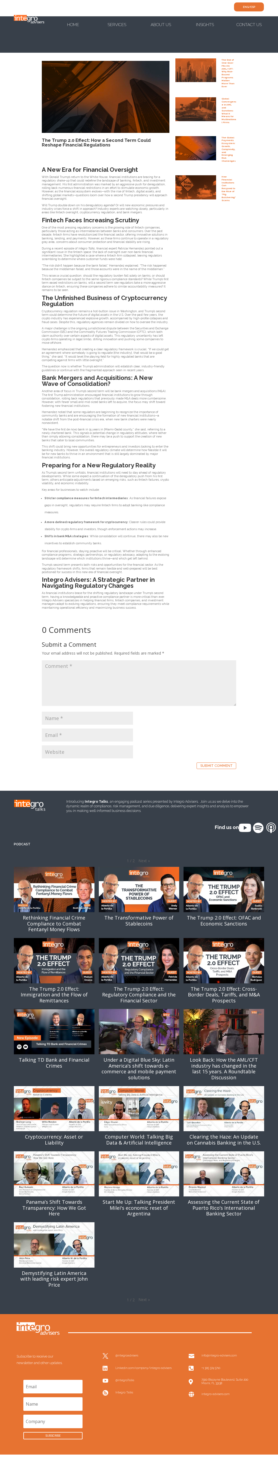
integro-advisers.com (215, 1394)
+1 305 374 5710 (210, 1368)
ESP (252, 6)
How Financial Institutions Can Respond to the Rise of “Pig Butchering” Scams (229, 188)
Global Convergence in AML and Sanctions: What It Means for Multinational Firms (229, 110)
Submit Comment (216, 766)
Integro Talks (124, 1392)
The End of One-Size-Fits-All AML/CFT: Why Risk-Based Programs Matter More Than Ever (228, 72)
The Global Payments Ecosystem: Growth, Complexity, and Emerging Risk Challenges (229, 149)
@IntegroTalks (124, 1380)
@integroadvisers (126, 1355)
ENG (246, 6)
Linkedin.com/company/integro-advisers (143, 1368)
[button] (144, 861)
